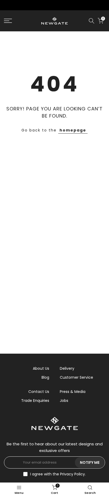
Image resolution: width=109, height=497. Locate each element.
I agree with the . (58, 474)
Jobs (64, 400)
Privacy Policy (72, 474)
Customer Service (76, 377)
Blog (45, 377)
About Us (41, 368)
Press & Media (72, 391)
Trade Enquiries (35, 400)
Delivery (67, 368)
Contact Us (38, 391)
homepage (73, 130)
